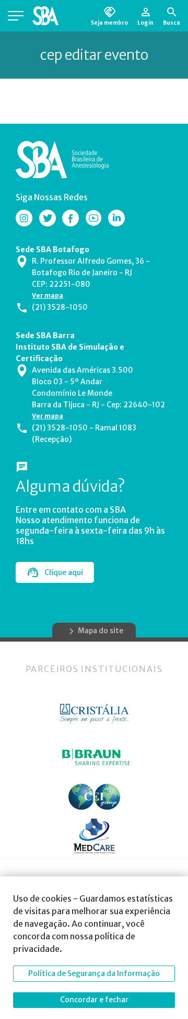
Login (145, 22)
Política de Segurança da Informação (94, 973)
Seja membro (109, 22)
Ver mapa (47, 295)
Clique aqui (63, 572)
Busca (171, 22)
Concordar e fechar (94, 999)
